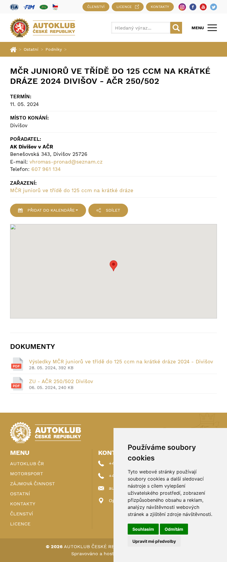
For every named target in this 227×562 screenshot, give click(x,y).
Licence (124, 7)
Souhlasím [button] (143, 529)
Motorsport (26, 473)
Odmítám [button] (174, 529)
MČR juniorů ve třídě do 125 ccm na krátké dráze (71, 190)
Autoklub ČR (27, 463)
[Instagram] (182, 7)
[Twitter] (213, 7)
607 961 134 (46, 169)
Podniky (54, 49)
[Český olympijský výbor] (55, 7)
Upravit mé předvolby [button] (154, 541)
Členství (96, 7)
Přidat (51, 210)
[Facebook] (192, 7)
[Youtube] (203, 7)
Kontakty (160, 7)
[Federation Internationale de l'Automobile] (14, 7)
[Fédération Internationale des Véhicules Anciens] (44, 7)
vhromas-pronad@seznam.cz (66, 162)
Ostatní (31, 49)
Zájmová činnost (32, 483)
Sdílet (113, 210)
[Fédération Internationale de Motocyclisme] (29, 7)
